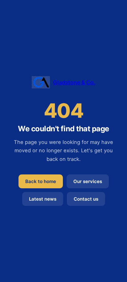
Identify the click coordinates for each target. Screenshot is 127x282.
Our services (87, 181)
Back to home (40, 181)
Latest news (42, 199)
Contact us (86, 199)
